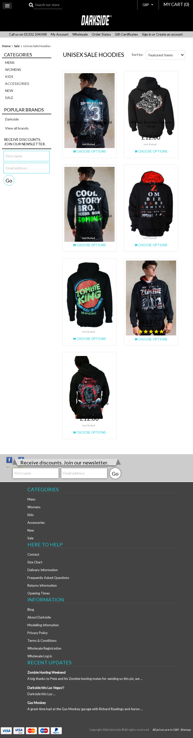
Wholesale (80, 34)
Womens (13, 69)
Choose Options (91, 151)
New (9, 90)
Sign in (146, 34)
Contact (33, 554)
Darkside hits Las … (41, 694)
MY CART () (176, 4)
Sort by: (137, 55)
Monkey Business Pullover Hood (151, 124)
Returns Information (42, 585)
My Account (59, 34)
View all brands (17, 128)
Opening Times (38, 593)
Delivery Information (42, 570)
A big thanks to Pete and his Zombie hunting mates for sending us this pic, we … (84, 679)
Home (6, 46)
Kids (9, 76)
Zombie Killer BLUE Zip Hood (89, 122)
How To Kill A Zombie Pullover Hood (151, 311)
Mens (10, 62)
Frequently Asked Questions (48, 578)
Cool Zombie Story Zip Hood (89, 216)
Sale (17, 46)
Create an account (169, 34)
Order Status (101, 34)
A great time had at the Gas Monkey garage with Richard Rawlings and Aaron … (85, 709)
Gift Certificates (126, 34)
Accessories (17, 83)
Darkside (12, 119)
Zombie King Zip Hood (89, 309)
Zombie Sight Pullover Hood (151, 216)
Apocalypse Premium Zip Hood (89, 405)
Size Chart (34, 562)
